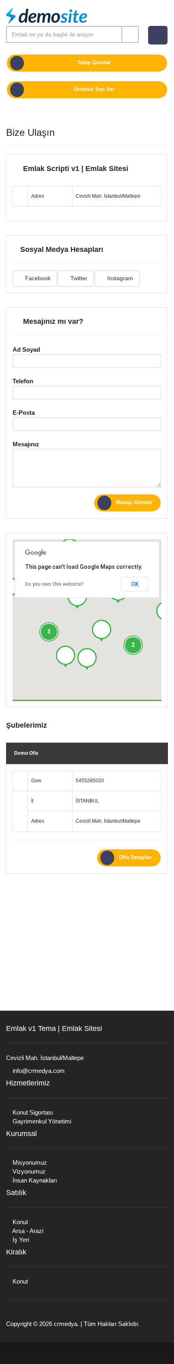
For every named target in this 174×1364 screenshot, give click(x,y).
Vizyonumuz (28, 1171)
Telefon (23, 381)
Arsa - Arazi (27, 1230)
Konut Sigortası (32, 1112)
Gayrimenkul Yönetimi (41, 1121)
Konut (19, 1221)
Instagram (119, 278)
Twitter (78, 278)
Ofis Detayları (136, 857)
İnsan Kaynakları (34, 1180)
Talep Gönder (94, 62)
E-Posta (24, 412)
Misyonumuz (29, 1162)
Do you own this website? (54, 584)
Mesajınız (26, 444)
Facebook (37, 278)
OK (135, 584)
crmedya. (66, 1323)
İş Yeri (20, 1239)
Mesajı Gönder (134, 502)
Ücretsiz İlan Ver (94, 89)
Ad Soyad (26, 349)
